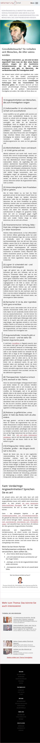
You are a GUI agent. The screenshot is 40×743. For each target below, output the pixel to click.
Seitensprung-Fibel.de (31, 585)
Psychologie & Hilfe (21, 703)
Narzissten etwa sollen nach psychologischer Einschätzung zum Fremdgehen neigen (20, 522)
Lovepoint (21, 690)
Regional (21, 681)
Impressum (21, 726)
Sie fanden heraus (9, 170)
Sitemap (21, 719)
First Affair (21, 692)
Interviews (21, 676)
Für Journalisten (21, 717)
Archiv (21, 683)
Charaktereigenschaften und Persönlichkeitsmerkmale (20, 516)
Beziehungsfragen (21, 678)
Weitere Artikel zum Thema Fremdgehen (19, 657)
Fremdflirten (16, 343)
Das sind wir (21, 714)
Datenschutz (21, 728)
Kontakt (21, 730)
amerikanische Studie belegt (13, 129)
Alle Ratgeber (21, 674)
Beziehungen (21, 705)
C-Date (21, 694)
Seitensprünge (21, 701)
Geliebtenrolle (21, 708)
